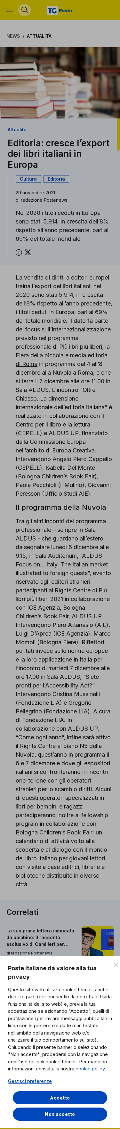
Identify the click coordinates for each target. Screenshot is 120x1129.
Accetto (60, 1098)
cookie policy (90, 1069)
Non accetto (60, 1114)
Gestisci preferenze (30, 1081)
